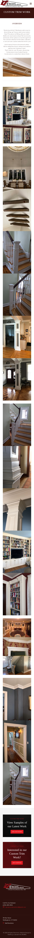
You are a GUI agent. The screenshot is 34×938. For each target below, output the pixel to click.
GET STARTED (17, 862)
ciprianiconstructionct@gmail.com (15, 907)
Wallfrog (10, 934)
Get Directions (9, 923)
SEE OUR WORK (17, 831)
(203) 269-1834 (8, 905)
